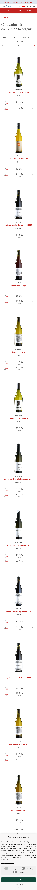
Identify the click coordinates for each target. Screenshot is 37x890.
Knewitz (18, 222)
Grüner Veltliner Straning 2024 (19, 545)
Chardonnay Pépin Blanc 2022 (18, 93)
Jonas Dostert (18, 283)
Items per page (26, 37)
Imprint (11, 863)
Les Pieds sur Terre (18, 156)
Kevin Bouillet (18, 89)
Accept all (18, 879)
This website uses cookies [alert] (18, 837)
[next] (34, 45)
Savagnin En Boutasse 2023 (18, 159)
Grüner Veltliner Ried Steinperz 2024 (18, 479)
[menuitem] (8, 10)
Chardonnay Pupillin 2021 (18, 418)
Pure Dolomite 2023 (18, 811)
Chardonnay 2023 (18, 352)
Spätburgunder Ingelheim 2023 (18, 612)
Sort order (14, 37)
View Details (18, 888)
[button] (20, 6)
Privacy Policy (5, 863)
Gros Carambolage (18, 286)
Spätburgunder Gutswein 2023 (18, 678)
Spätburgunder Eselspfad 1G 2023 (18, 225)
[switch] (6, 868)
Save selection (18, 884)
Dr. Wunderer (18, 476)
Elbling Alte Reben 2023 (18, 744)
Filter (5, 37)
